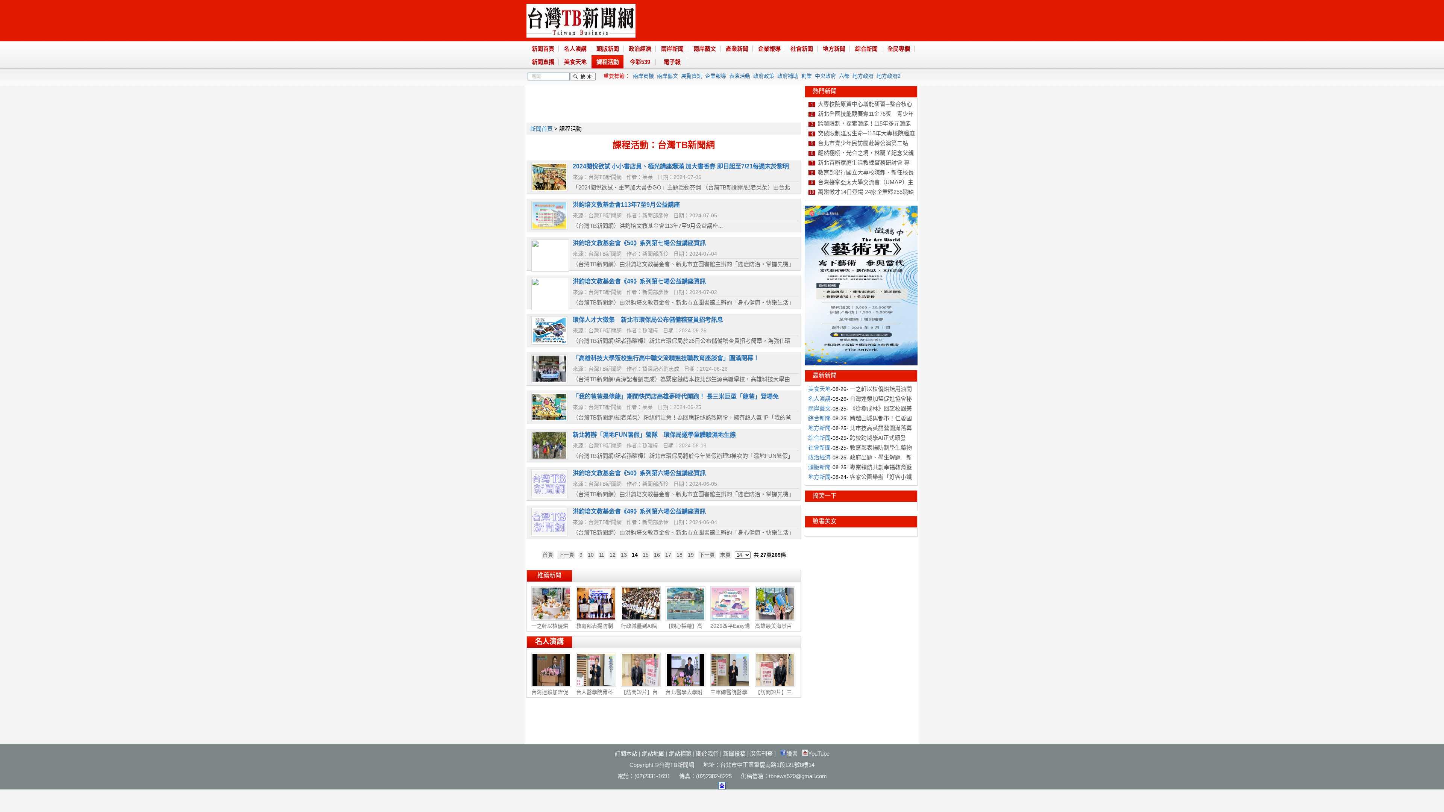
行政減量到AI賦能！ (639, 629)
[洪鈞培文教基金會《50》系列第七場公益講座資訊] (550, 267)
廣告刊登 (761, 753)
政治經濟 (640, 48)
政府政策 (763, 76)
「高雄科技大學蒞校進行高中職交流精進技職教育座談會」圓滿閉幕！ (666, 358)
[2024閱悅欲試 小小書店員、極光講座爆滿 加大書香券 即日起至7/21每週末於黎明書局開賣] (549, 189)
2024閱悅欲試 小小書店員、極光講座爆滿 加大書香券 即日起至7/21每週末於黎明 (681, 166)
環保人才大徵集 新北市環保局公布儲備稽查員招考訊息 (648, 320)
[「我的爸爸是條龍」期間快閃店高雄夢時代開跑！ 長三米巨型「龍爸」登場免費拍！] (549, 420)
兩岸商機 (643, 76)
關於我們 (707, 753)
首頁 (548, 555)
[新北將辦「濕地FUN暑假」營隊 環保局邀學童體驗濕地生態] (549, 458)
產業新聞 (737, 48)
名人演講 (575, 48)
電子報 (672, 62)
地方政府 (863, 76)
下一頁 (707, 555)
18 (679, 555)
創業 (806, 76)
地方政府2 (889, 76)
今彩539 (640, 62)
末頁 (725, 555)
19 (691, 555)
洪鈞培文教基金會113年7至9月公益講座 (626, 204)
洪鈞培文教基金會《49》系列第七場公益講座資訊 (639, 281)
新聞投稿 (734, 753)
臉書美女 (825, 521)
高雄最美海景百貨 (773, 629)
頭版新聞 (607, 48)
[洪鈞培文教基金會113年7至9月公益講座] (549, 228)
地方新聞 (834, 48)
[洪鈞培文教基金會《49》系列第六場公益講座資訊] (549, 535)
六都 (844, 76)
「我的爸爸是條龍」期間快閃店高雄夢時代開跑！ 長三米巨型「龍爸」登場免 (676, 396)
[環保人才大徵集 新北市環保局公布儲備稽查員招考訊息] (549, 343)
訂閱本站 (626, 753)
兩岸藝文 (704, 48)
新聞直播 (543, 62)
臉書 (792, 753)
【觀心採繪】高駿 (684, 629)
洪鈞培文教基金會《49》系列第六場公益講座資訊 (639, 511)
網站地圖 (653, 753)
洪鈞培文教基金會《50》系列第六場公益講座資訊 (639, 473)
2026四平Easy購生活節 (730, 629)
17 (668, 555)
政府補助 (787, 76)
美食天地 (575, 62)
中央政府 (825, 76)
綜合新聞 (866, 48)
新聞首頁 (543, 48)
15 (646, 555)
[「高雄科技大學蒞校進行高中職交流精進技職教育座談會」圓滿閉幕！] (549, 381)
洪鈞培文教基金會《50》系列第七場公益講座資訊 (639, 243)
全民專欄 (898, 48)
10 (591, 555)
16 (657, 555)
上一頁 (566, 555)
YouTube (819, 753)
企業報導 (769, 48)
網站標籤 (680, 753)
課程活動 (607, 62)
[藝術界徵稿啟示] (861, 364)
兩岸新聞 (672, 48)
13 (624, 555)
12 (613, 555)
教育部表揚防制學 (594, 629)
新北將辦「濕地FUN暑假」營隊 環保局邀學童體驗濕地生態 (654, 435)
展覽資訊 (691, 76)
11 (601, 555)
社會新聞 (801, 48)
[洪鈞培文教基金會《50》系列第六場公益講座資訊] (549, 496)
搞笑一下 (825, 495)
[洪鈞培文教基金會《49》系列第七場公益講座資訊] (550, 306)
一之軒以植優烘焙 (549, 629)
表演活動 (739, 76)
